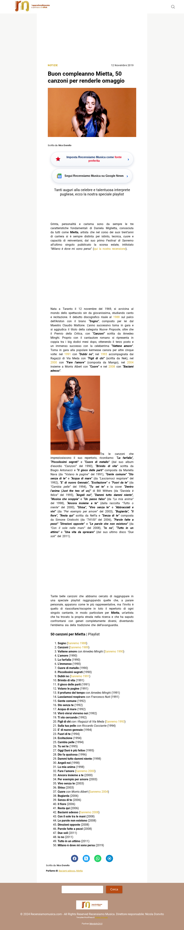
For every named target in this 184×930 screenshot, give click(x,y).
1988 (116, 317)
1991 (67, 354)
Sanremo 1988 (77, 643)
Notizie (53, 65)
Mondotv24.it (95, 923)
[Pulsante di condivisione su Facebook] (74, 858)
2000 (53, 362)
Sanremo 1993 (115, 721)
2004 (130, 362)
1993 (104, 354)
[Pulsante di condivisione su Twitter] (86, 858)
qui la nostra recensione (110, 248)
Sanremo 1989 (79, 647)
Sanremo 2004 (98, 791)
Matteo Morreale (101, 917)
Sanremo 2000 (85, 771)
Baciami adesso (67, 870)
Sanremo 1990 (114, 651)
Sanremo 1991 (80, 676)
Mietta (79, 870)
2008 (112, 366)
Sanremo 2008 (89, 812)
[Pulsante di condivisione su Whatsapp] (97, 858)
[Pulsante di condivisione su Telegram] (109, 858)
